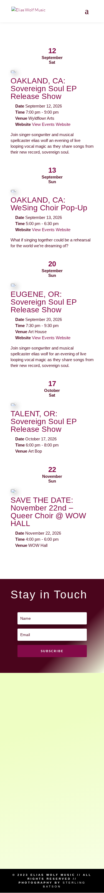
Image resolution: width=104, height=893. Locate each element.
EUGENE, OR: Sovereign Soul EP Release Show (44, 302)
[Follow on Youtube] (52, 786)
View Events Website (51, 124)
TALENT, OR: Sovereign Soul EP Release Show (44, 421)
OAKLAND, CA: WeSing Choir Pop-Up (49, 204)
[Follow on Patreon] (52, 721)
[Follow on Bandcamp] (52, 851)
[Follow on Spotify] (52, 689)
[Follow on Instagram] (52, 753)
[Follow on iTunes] (52, 818)
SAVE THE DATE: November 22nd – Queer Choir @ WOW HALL (48, 512)
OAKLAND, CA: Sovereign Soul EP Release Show (44, 88)
